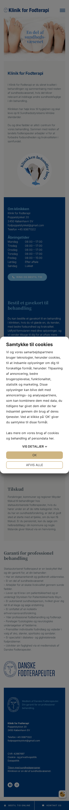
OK (34, 455)
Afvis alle (34, 465)
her (51, 438)
